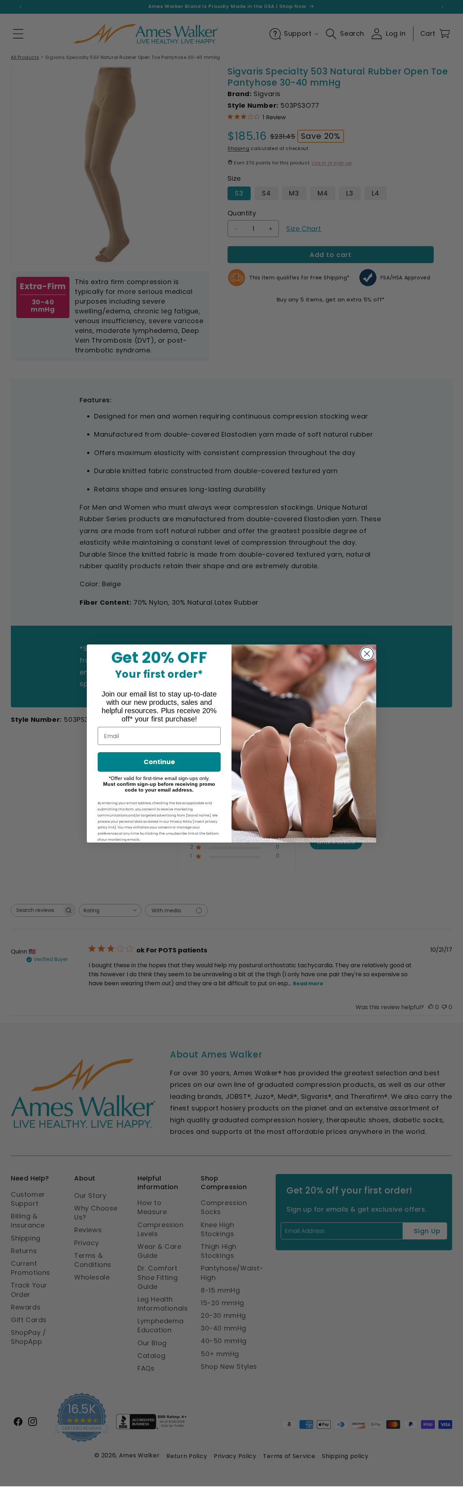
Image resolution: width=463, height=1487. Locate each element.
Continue (159, 761)
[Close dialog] (367, 653)
